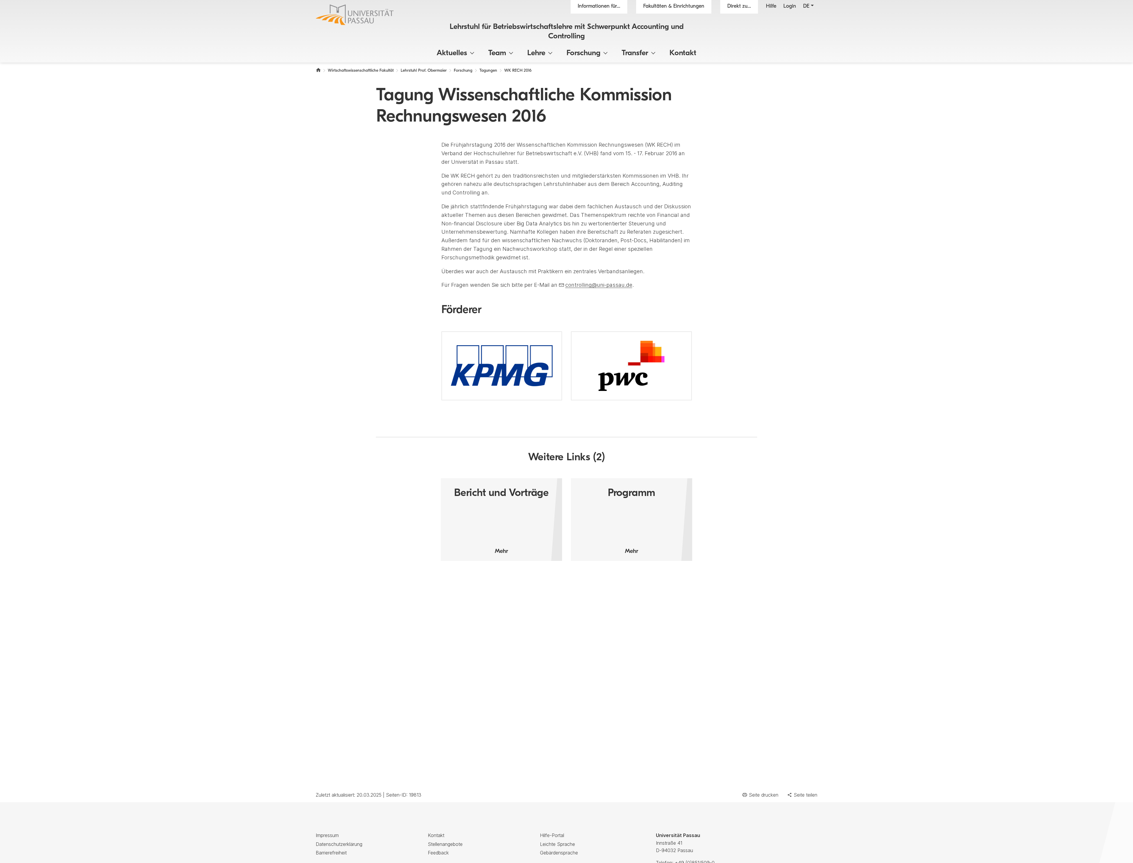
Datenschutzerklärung (339, 844)
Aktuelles (452, 53)
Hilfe (771, 6)
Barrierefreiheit (331, 853)
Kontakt (682, 53)
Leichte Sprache (557, 844)
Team (497, 53)
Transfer (635, 53)
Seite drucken (763, 795)
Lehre (536, 53)
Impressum (327, 835)
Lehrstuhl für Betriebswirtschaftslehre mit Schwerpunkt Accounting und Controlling (567, 31)
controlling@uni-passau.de (598, 285)
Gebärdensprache (559, 853)
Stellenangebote (445, 844)
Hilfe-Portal (552, 835)
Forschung (583, 53)
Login (789, 6)
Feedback (438, 853)
